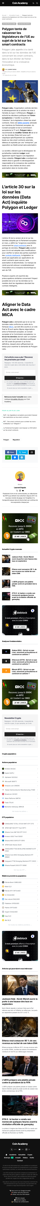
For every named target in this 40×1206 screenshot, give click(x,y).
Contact (20, 1160)
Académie (12, 1155)
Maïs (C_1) (8, 886)
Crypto (29, 1155)
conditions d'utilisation (20, 383)
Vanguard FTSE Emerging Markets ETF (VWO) (20, 861)
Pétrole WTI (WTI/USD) (13, 891)
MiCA (11, 327)
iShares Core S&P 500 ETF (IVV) (16, 832)
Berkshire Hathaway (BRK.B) (14, 807)
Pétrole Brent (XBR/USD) (13, 882)
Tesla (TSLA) (9, 802)
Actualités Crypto (14, 15)
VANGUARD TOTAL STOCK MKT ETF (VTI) (19, 824)
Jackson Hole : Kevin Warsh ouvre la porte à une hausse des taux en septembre (24, 559)
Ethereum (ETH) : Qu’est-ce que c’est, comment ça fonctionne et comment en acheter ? (24, 662)
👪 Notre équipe (20, 1198)
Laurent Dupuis (20, 488)
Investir (18, 1158)
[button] (3, 3)
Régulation (16, 440)
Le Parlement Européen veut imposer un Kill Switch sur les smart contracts (20, 429)
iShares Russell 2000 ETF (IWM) (16, 865)
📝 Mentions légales (20, 1200)
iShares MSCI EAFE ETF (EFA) (15, 840)
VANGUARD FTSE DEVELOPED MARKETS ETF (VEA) (20, 850)
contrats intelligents (12, 255)
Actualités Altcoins (9, 23)
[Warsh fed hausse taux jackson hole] (6, 559)
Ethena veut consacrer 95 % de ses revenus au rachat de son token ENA (24, 571)
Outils (32, 1158)
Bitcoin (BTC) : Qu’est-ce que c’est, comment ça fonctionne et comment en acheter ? (24, 671)
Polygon (6, 440)
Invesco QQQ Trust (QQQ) (14, 836)
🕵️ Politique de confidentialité (20, 1202)
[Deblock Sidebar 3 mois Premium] (20, 620)
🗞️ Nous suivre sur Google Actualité (20, 1190)
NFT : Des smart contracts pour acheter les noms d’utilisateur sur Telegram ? (19, 422)
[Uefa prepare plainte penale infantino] (6, 584)
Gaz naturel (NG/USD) (12, 899)
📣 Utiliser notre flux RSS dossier (20, 1194)
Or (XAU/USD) (9, 895)
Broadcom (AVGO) (11, 794)
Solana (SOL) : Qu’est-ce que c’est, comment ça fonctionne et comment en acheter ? (24, 652)
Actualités (21, 1155)
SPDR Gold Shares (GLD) (13, 845)
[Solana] (6, 651)
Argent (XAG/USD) (11, 912)
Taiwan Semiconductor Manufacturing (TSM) (20, 790)
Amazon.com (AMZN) (12, 786)
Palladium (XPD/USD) (12, 903)
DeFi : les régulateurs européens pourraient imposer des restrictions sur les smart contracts (20, 416)
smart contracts (20, 245)
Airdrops (8, 1158)
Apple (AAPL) (9, 773)
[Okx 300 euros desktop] (20, 175)
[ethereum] (6, 661)
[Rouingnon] (20, 476)
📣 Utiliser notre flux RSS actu (20, 1192)
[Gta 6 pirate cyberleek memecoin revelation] (6, 596)
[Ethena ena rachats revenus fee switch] (6, 571)
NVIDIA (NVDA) (10, 769)
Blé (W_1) (8, 920)
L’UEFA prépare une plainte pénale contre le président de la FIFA (24, 584)
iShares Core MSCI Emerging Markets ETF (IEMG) (19, 856)
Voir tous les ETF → (20, 870)
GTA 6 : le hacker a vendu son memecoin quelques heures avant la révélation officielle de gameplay (24, 596)
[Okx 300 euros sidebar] (20, 528)
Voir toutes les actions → (20, 811)
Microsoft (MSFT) (11, 781)
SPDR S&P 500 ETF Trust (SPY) (15, 828)
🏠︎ (6, 1155)
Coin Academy (20, 3)
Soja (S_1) (8, 916)
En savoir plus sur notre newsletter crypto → (20, 388)
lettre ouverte (23, 123)
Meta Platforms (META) (13, 798)
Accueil (4, 15)
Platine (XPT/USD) (11, 907)
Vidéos (25, 1158)
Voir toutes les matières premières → (20, 925)
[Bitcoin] (6, 671)
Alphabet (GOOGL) (11, 777)
